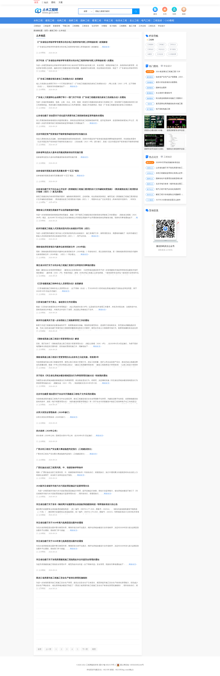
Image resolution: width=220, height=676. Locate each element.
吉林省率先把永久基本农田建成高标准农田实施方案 (59, 152)
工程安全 (85, 26)
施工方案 (132, 26)
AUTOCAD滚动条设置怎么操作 (168, 200)
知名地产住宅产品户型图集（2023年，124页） (170, 77)
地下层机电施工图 (163, 109)
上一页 (48, 649)
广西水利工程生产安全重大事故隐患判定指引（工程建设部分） (64, 449)
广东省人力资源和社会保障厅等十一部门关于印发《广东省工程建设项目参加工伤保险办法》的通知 (81, 97)
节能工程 (66, 26)
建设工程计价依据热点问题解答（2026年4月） (170, 194)
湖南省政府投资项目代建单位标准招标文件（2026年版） (61, 247)
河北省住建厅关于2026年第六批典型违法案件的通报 (59, 523)
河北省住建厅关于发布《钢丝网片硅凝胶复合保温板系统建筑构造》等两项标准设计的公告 (77, 504)
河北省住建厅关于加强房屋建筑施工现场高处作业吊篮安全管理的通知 (67, 559)
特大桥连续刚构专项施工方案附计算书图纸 (170, 98)
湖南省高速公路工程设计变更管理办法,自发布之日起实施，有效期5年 (67, 357)
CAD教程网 (172, 54)
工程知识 (37, 26)
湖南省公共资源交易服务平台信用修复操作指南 (57, 210)
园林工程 (85, 20)
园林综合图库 (161, 88)
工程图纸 (122, 26)
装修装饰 (56, 26)
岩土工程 (134, 20)
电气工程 (145, 20)
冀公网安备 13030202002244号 (132, 665)
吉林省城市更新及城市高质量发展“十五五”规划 (57, 171)
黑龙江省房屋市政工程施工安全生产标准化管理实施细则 (61, 578)
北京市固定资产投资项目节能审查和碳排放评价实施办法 (61, 134)
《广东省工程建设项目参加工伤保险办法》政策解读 (59, 79)
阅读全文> (106, 47)
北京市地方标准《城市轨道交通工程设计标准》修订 (170, 184)
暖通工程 (96, 20)
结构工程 (61, 20)
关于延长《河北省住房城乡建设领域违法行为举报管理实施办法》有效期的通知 (71, 375)
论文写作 (95, 26)
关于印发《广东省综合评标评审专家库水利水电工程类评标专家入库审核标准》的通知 (75, 60)
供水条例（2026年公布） (47, 431)
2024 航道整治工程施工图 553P (168, 72)
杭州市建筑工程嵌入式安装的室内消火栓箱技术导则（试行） (63, 228)
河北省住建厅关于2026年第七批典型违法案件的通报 (59, 541)
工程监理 (46, 26)
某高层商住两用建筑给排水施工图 (169, 104)
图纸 (53, 2)
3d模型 (149, 54)
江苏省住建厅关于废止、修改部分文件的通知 (56, 302)
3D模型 (104, 26)
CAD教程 (169, 20)
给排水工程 (121, 20)
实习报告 (113, 26)
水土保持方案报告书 (164, 93)
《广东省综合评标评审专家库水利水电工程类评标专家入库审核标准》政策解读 (71, 42)
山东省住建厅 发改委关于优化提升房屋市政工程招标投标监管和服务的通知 (70, 116)
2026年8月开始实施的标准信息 (168, 162)
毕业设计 (161, 26)
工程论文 (151, 26)
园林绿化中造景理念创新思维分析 (169, 178)
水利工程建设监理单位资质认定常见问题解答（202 (170, 173)
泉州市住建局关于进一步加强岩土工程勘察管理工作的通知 (62, 320)
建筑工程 (49, 20)
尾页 (94, 649)
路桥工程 (73, 20)
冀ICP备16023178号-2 (107, 665)
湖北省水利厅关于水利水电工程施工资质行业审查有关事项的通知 (65, 265)
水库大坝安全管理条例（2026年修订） (53, 412)
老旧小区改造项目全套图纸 (166, 82)
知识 (46, 2)
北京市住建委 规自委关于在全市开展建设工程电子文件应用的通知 (66, 394)
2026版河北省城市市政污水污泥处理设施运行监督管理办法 (62, 486)
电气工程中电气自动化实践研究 (168, 189)
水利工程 (38, 20)
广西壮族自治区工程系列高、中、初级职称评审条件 (59, 467)
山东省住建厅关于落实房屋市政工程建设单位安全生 (170, 168)
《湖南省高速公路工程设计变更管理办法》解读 (57, 339)
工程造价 (157, 20)
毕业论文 (162, 49)
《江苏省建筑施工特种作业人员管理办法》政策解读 (59, 283)
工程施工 (162, 44)
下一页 (85, 649)
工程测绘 (75, 26)
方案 (61, 2)
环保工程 (108, 20)
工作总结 (142, 26)
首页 (36, 2)
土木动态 (62, 31)
